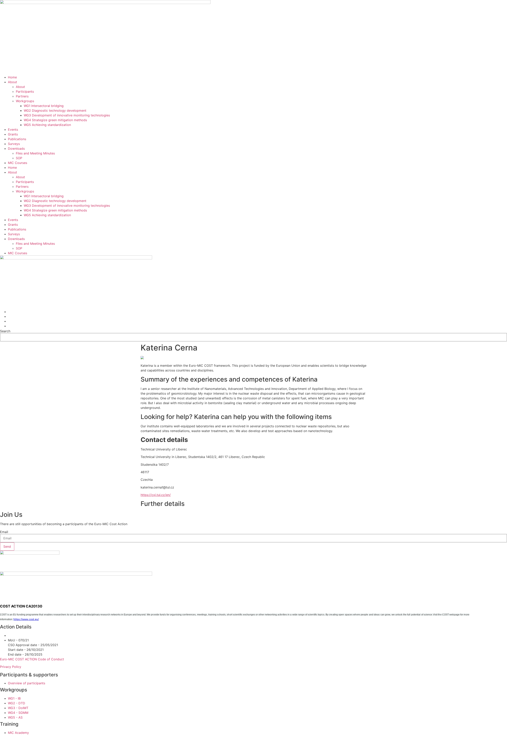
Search (5, 331)
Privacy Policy (10, 667)
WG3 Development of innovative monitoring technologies (67, 115)
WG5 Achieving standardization (47, 125)
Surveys (14, 144)
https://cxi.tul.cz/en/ (156, 495)
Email (4, 531)
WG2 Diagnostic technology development (55, 110)
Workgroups (25, 101)
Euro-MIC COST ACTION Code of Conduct (32, 659)
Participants (25, 91)
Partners (22, 96)
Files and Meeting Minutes (35, 153)
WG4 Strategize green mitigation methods (55, 120)
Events (13, 129)
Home (12, 77)
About (12, 82)
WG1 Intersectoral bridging (44, 106)
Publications (17, 139)
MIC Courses (17, 163)
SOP (19, 158)
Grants (13, 134)
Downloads (16, 148)
